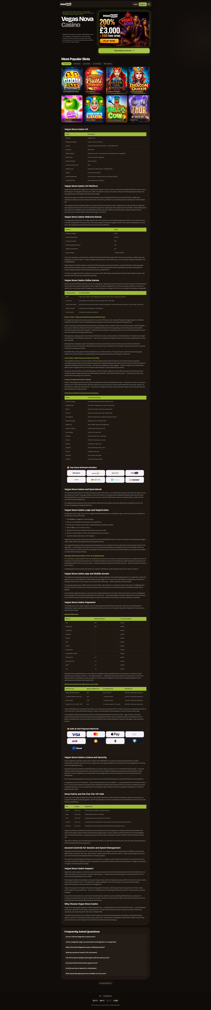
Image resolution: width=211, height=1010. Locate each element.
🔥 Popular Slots (66, 63)
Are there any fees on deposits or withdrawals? (81, 968)
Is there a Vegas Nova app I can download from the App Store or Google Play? (91, 942)
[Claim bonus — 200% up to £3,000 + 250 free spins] (124, 29)
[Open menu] (149, 4)
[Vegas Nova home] (65, 4)
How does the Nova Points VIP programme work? (82, 963)
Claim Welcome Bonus (123, 51)
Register (143, 4)
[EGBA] (109, 1001)
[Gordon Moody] (116, 1001)
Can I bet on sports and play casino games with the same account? (87, 958)
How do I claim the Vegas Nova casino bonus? (80, 937)
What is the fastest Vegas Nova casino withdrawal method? (85, 947)
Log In (136, 4)
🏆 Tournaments (108, 63)
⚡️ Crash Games (97, 63)
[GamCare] (95, 1001)
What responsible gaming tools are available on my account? (86, 973)
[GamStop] (102, 1001)
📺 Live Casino (86, 63)
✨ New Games (76, 63)
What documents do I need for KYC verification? (81, 952)
